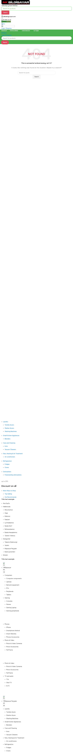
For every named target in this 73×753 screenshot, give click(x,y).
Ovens (7, 467)
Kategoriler (6, 539)
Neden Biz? (8, 526)
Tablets (8, 595)
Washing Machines (11, 431)
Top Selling (8, 494)
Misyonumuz (9, 510)
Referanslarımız (10, 529)
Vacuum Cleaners (10, 449)
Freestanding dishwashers (13, 475)
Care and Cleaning (9, 443)
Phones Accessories (12, 637)
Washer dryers (9, 428)
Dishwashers (7, 472)
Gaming (7, 598)
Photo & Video (9, 640)
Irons (6, 446)
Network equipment (12, 585)
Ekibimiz (7, 516)
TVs (7, 679)
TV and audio (9, 676)
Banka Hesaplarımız (11, 532)
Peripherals (9, 591)
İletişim (5, 555)
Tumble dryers (9, 425)
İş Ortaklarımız (9, 523)
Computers (8, 575)
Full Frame (9, 650)
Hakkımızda (6, 506)
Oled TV (9, 682)
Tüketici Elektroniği (11, 542)
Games (8, 604)
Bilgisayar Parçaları (11, 548)
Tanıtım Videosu (10, 536)
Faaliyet (7, 519)
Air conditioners (10, 457)
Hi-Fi (8, 686)
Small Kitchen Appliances (11, 435)
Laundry (5, 422)
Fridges (7, 464)
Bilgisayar (8, 567)
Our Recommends (10, 497)
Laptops (9, 582)
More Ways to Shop (9, 491)
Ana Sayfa (6, 503)
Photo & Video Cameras (14, 643)
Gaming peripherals (12, 611)
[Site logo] (15, 2)
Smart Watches (11, 634)
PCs (7, 588)
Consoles (9, 601)
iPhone (8, 627)
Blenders (7, 439)
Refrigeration (7, 461)
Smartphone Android (13, 630)
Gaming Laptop (11, 607)
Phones (7, 624)
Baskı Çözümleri (10, 552)
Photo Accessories (12, 647)
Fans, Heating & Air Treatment (13, 453)
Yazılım (7, 545)
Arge (6, 513)
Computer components (14, 578)
